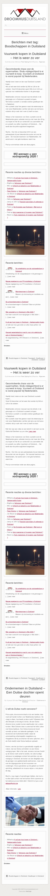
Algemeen (42, 62)
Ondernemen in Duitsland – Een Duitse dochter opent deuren (25, 692)
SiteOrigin (28, 891)
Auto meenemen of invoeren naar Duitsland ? (28, 212)
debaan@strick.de (12, 783)
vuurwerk (42, 360)
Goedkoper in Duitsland (38, 359)
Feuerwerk (31, 358)
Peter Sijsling (25, 62)
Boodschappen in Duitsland (18, 358)
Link (19, 789)
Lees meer (32, 431)
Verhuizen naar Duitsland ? (23, 183)
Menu (26, 33)
